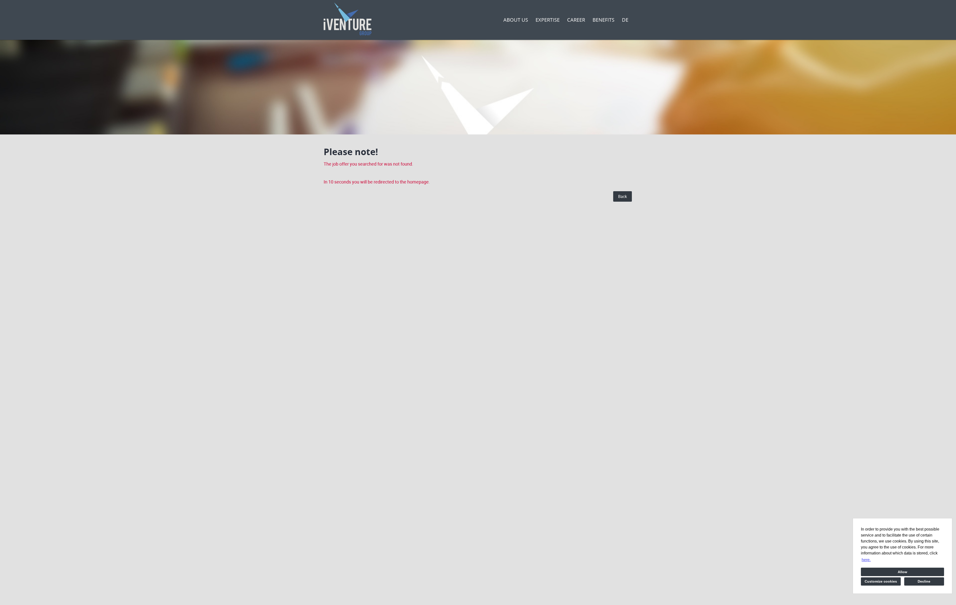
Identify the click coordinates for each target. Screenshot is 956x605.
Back (622, 196)
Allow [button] (902, 572)
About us (515, 19)
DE (625, 19)
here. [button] (866, 560)
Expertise (548, 19)
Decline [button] (924, 581)
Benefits (603, 19)
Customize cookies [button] (881, 581)
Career (576, 19)
